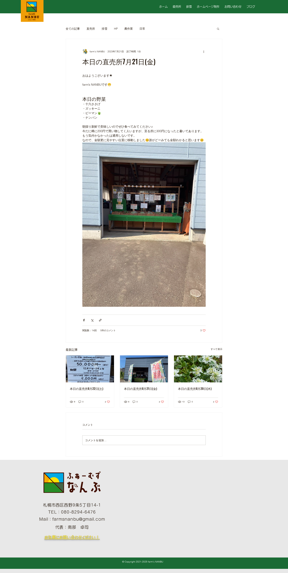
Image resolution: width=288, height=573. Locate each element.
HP (116, 28)
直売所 (90, 28)
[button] (218, 28)
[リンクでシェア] (100, 320)
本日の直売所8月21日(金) (140, 388)
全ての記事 (73, 28)
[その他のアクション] (204, 51)
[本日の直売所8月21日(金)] (144, 368)
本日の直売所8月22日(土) (86, 388)
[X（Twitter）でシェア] (92, 320)
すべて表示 (216, 349)
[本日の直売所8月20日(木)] (198, 368)
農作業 (128, 28)
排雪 (104, 28)
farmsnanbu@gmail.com (78, 519)
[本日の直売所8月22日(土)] (90, 368)
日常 (142, 28)
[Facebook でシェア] (84, 320)
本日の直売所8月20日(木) (195, 388)
